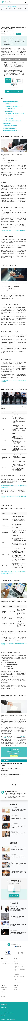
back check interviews (16, 973)
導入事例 (16, 961)
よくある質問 (4, 987)
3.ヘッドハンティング (10, 108)
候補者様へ (3, 996)
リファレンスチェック (5, 961)
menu (25, 2)
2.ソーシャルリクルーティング (12, 116)
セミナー (16, 979)
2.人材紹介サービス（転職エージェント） (14, 106)
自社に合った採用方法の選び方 (10, 128)
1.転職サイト (8, 104)
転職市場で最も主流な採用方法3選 (10, 101)
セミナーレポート (17, 982)
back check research (19, 976)
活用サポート (4, 989)
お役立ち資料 (16, 963)
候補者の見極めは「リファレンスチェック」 (12, 130)
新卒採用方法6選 (7, 123)
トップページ (3, 6)
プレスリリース (17, 989)
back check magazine (12, 6)
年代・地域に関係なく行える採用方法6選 (12, 121)
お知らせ (16, 987)
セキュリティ (4, 992)
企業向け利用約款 (4, 1004)
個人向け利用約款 (4, 1007)
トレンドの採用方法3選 (8, 111)
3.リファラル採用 (9, 118)
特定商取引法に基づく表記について (7, 1012)
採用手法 (18, 33)
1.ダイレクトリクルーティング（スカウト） (14, 113)
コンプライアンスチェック (6, 963)
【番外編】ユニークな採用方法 (10, 125)
